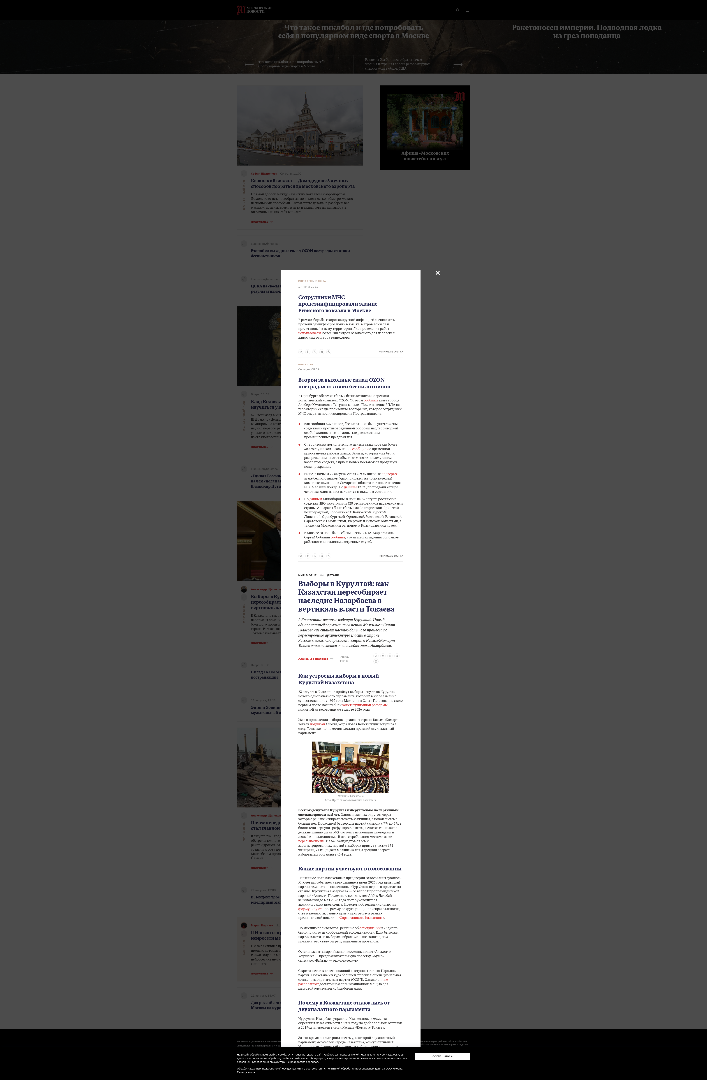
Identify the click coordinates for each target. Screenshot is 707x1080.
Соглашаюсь (442, 1056)
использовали (310, 333)
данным (351, 487)
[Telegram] (321, 351)
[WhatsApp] (328, 351)
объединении (370, 928)
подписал (317, 724)
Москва (320, 281)
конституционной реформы (365, 705)
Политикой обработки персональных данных (355, 1068)
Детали (333, 575)
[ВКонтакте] (300, 351)
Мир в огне (305, 281)
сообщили (360, 449)
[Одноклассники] (307, 351)
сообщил (371, 400)
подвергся (389, 474)
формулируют (310, 909)
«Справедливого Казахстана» (361, 918)
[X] (314, 351)
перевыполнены (311, 841)
